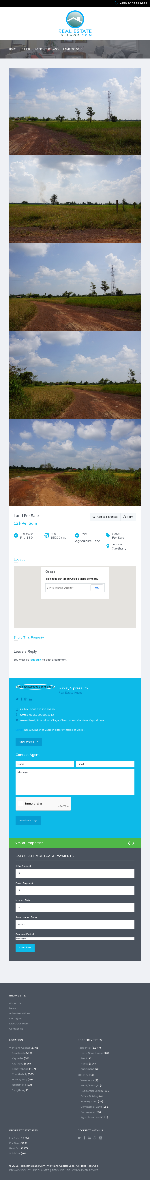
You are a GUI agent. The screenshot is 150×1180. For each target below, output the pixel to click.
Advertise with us (19, 1013)
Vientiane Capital (19, 1047)
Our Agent (15, 1018)
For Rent (14, 1143)
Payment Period (25, 934)
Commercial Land (91, 1106)
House (84, 1063)
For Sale (14, 1138)
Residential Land (90, 1090)
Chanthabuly (19, 1074)
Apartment (87, 1069)
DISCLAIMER (41, 1170)
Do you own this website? (60, 588)
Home (12, 49)
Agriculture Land (47, 49)
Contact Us (16, 1028)
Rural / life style (89, 1085)
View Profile (26, 741)
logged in (36, 659)
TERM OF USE (61, 1170)
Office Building (89, 1096)
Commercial (87, 1112)
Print (129, 516)
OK (97, 587)
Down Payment (24, 883)
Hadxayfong (19, 1079)
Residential (84, 1047)
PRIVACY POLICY (20, 1170)
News (12, 1008)
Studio (84, 1058)
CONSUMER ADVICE (85, 1170)
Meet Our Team (19, 1023)
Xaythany (17, 1063)
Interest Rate (23, 900)
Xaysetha (17, 1058)
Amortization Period (27, 917)
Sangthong (18, 1090)
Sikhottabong (20, 1069)
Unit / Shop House (91, 1053)
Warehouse (87, 1080)
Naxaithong (19, 1084)
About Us (15, 1003)
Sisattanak (18, 1053)
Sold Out (14, 1153)
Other (26, 49)
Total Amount (23, 866)
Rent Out (14, 1148)
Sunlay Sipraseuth (73, 688)
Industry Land (88, 1101)
